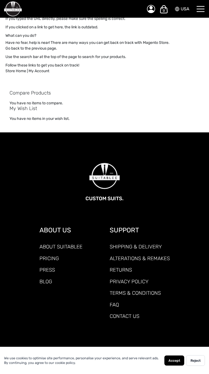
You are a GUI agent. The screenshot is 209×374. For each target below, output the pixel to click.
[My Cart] (163, 9)
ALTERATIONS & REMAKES (140, 258)
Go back (12, 48)
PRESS (47, 270)
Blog (45, 281)
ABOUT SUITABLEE (60, 247)
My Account (39, 71)
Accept (174, 360)
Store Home (15, 71)
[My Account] (151, 9)
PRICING (49, 258)
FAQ (114, 305)
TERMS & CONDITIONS (135, 293)
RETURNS (121, 270)
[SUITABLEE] (70, 9)
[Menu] (200, 9)
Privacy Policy (129, 281)
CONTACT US (124, 316)
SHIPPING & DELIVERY (136, 247)
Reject (195, 360)
